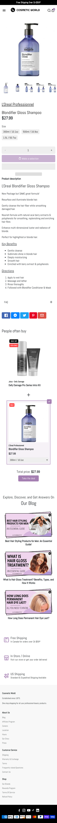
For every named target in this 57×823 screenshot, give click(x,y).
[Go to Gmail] (42, 315)
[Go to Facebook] (6, 315)
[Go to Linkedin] (37, 810)
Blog (3, 717)
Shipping (5, 755)
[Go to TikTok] (33, 810)
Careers (5, 726)
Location (5, 730)
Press (4, 743)
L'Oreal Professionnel (18, 104)
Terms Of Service (8, 792)
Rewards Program (8, 788)
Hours (4, 734)
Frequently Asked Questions (12, 767)
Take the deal (28, 478)
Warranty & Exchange (10, 759)
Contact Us (6, 772)
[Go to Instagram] (24, 810)
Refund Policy (7, 796)
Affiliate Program (8, 721)
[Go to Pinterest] (33, 315)
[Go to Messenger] (15, 315)
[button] (28, 166)
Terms (4, 763)
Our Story (5, 738)
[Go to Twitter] (24, 315)
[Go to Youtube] (29, 810)
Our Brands (6, 784)
